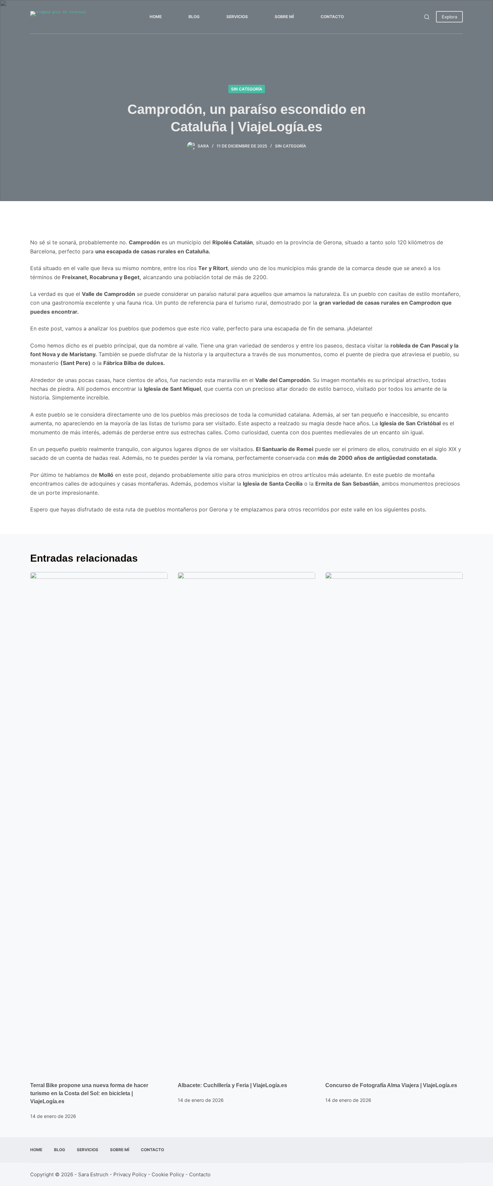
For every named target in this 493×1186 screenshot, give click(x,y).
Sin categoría (246, 88)
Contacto (332, 16)
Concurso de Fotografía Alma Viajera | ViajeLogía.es (391, 1085)
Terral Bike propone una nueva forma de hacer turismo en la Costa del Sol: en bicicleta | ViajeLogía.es (89, 1093)
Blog (194, 16)
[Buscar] (426, 16)
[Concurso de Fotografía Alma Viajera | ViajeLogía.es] (394, 823)
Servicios (237, 16)
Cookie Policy (168, 1174)
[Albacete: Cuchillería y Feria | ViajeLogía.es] (246, 823)
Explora (449, 16)
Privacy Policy (130, 1174)
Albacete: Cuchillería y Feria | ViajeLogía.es (232, 1085)
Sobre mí (284, 16)
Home (156, 16)
